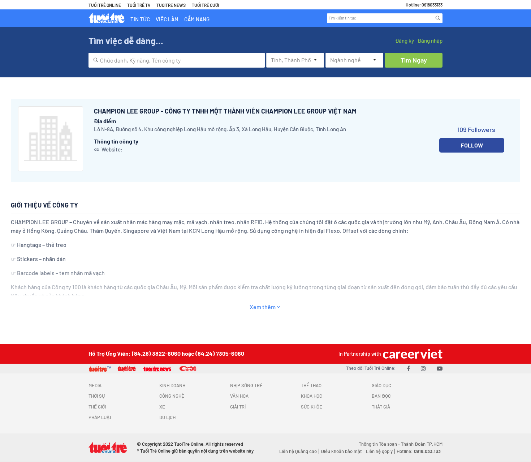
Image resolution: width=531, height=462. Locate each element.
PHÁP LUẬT (100, 417)
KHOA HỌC (311, 396)
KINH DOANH (172, 385)
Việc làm (167, 19)
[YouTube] (439, 368)
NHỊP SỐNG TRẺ (246, 385)
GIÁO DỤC (381, 385)
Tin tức (140, 19)
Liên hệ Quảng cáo (298, 451)
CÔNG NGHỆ (171, 396)
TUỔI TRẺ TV (138, 5)
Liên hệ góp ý (379, 451)
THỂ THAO (311, 385)
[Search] (437, 18)
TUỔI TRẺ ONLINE (104, 5)
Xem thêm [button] (263, 306)
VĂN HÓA (239, 396)
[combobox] (176, 60)
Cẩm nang (197, 19)
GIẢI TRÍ (238, 407)
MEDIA (95, 385)
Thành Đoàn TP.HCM (421, 444)
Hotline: (419, 451)
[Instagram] (423, 368)
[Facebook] (408, 368)
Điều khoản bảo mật (341, 451)
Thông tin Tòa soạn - (380, 444)
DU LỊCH (167, 417)
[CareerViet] (411, 353)
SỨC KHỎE (311, 407)
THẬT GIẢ (381, 407)
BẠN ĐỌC (381, 396)
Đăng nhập (430, 40)
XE (162, 407)
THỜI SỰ (96, 396)
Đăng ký (404, 40)
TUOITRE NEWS (171, 5)
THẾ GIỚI (97, 407)
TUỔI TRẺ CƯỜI (205, 5)
